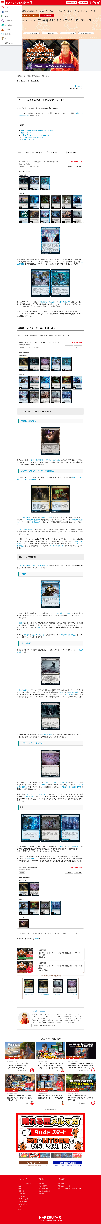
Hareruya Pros (50, 33)
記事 (6, 16)
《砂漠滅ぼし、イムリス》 (46, 302)
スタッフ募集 (43, 1186)
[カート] (98, 2)
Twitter (36, 939)
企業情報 (41, 1193)
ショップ (8, 7)
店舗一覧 (8, 34)
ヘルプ (20, 1206)
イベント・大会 (23, 1199)
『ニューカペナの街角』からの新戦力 (33, 137)
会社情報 (41, 1179)
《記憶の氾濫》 (28, 797)
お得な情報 (61, 1179)
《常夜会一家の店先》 (28, 421)
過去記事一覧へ (50, 1109)
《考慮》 (23, 574)
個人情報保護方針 (44, 1191)
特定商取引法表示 (44, 1188)
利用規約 (41, 1183)
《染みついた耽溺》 (28, 471)
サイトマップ (22, 1179)
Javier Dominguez (86, 33)
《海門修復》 (31, 858)
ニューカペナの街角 (31, 33)
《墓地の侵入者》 (47, 735)
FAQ (19, 1209)
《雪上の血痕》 (26, 643)
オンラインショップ (24, 1183)
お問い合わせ (9, 43)
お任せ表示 (83, 2)
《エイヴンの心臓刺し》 (45, 471)
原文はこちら (79, 86)
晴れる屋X (61, 1183)
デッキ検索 (8, 20)
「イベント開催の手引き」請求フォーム (70, 1188)
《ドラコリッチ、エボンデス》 (32, 743)
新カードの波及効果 (28, 139)
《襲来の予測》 (36, 522)
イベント (8, 38)
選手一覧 (8, 29)
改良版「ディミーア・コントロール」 (36, 135)
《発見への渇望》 (47, 517)
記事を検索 (70, 2)
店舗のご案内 (22, 1201)
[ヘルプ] (94, 2)
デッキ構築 (8, 25)
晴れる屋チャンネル (64, 1186)
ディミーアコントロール (67, 33)
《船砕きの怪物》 (64, 302)
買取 (6, 12)
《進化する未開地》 (37, 460)
